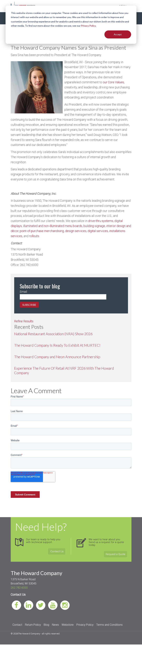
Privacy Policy (88, 25)
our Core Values (113, 82)
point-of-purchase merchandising (42, 231)
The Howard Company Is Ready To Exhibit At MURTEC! (57, 345)
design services (75, 231)
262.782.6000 (19, 587)
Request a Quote (115, 554)
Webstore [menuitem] (68, 624)
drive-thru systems (100, 221)
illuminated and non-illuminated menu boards (52, 226)
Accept (118, 34)
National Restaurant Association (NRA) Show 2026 (53, 334)
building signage (94, 226)
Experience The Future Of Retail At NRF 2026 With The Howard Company (64, 370)
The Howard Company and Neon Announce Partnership (57, 357)
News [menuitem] (55, 624)
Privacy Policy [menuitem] (85, 624)
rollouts (33, 236)
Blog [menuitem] (46, 624)
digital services (97, 231)
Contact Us (57, 551)
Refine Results (23, 321)
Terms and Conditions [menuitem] (109, 624)
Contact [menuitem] (17, 624)
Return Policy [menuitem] (33, 624)
